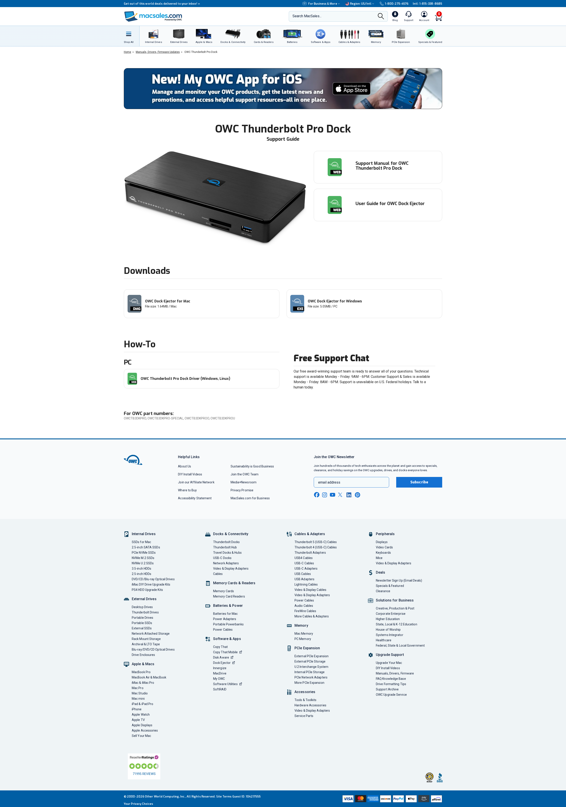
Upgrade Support (390, 655)
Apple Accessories (145, 730)
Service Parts (303, 716)
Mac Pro (137, 688)
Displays (382, 542)
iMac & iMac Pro (143, 682)
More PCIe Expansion (309, 682)
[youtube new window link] (332, 495)
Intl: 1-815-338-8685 (427, 4)
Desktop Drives (142, 607)
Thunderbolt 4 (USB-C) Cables (315, 547)
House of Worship (388, 629)
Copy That (220, 647)
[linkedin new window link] (349, 494)
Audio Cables (303, 605)
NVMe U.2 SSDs (143, 563)
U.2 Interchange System (311, 667)
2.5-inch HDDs (141, 574)
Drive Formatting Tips (391, 684)
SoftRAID (219, 689)
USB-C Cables (304, 563)
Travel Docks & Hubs (227, 552)
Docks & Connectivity (230, 534)
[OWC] (153, 16)
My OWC (219, 678)
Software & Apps (227, 639)
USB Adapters (304, 579)
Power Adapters (224, 619)
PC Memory (302, 639)
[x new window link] (341, 495)
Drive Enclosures (143, 655)
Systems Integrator (389, 635)
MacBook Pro (141, 672)
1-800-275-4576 (396, 4)
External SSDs (142, 628)
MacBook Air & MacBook (149, 677)
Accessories (304, 692)
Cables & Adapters (309, 534)
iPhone (137, 709)
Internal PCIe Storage (309, 672)
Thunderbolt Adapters (310, 552)
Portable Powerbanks (228, 624)
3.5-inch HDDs (141, 568)
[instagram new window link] (324, 494)
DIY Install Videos (190, 474)
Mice (379, 558)
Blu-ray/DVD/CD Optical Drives (153, 649)
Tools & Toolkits (305, 700)
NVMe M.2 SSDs (143, 558)
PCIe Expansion (307, 648)
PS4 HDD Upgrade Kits (147, 590)
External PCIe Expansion (311, 656)
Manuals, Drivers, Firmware (395, 673)
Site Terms (224, 796)
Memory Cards (223, 591)
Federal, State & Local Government (400, 645)
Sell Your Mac (141, 736)
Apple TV (138, 720)
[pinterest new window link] (357, 495)
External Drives (144, 599)
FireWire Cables (305, 611)
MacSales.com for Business (250, 498)
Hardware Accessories (310, 705)
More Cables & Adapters (311, 616)
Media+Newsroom (243, 482)
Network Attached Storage (151, 633)
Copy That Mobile (225, 652)
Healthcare (383, 640)
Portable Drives (142, 617)
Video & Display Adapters (231, 568)
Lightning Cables (306, 584)
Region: (360, 4)
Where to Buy (187, 490)
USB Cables (302, 574)
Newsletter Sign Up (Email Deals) (399, 580)
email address (329, 482)
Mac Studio (140, 693)
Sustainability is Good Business (252, 466)
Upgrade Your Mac (389, 663)
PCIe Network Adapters (310, 677)
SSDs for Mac (141, 542)
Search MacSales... (307, 16)
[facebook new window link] (316, 495)
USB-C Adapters (305, 568)
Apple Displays (142, 725)
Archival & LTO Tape (146, 644)
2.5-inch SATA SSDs (146, 547)
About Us (184, 466)
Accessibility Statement (195, 498)
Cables (218, 574)
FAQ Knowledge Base (391, 678)
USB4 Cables (303, 558)
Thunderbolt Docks (226, 542)
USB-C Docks (222, 558)
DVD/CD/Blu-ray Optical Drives (153, 579)
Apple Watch (141, 714)
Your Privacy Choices (138, 804)
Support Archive (387, 689)
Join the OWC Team (245, 474)
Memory (301, 625)
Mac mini (138, 698)
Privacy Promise (242, 490)
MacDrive (219, 673)
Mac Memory (303, 633)
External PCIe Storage (309, 661)
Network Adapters (226, 563)
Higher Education (388, 619)
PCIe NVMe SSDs (144, 552)
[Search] (381, 17)
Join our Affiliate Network (196, 482)
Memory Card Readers (229, 596)
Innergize (219, 668)
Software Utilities (225, 684)
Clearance (383, 591)
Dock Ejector (222, 663)
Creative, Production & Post (395, 608)
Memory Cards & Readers (234, 583)
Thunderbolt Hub (225, 547)
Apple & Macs (143, 664)
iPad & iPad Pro (142, 704)
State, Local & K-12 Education (396, 624)
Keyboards (383, 552)
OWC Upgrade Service (391, 694)
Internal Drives (144, 534)
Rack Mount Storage (146, 639)
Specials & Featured (390, 586)
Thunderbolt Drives (145, 612)
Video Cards (384, 547)
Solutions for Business (395, 600)
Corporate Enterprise (390, 613)
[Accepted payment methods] (391, 799)
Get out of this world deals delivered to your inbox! (162, 4)
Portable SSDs (142, 623)
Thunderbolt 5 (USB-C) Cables (315, 542)
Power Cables (223, 629)
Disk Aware (221, 657)
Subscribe (419, 482)
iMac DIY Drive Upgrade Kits (151, 584)
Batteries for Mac (225, 613)
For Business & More (322, 4)
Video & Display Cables (310, 590)
